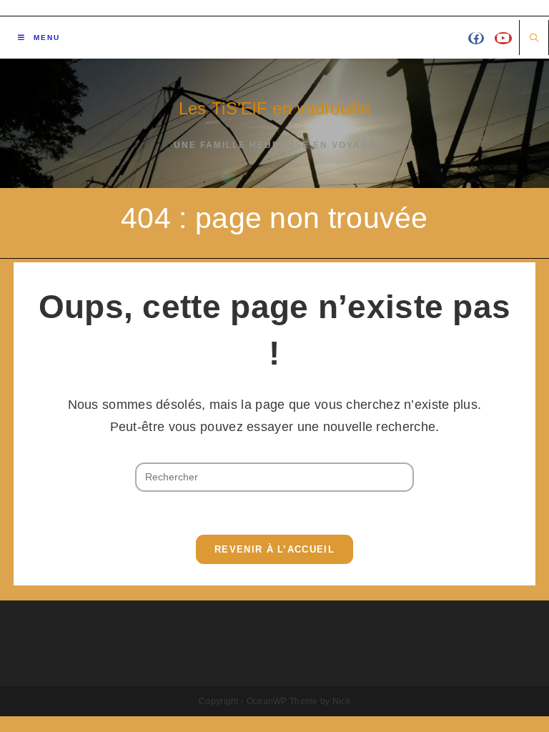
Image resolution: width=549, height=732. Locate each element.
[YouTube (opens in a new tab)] (503, 38)
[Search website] (534, 38)
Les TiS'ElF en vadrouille (275, 108)
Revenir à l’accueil (274, 549)
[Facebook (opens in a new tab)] (476, 38)
